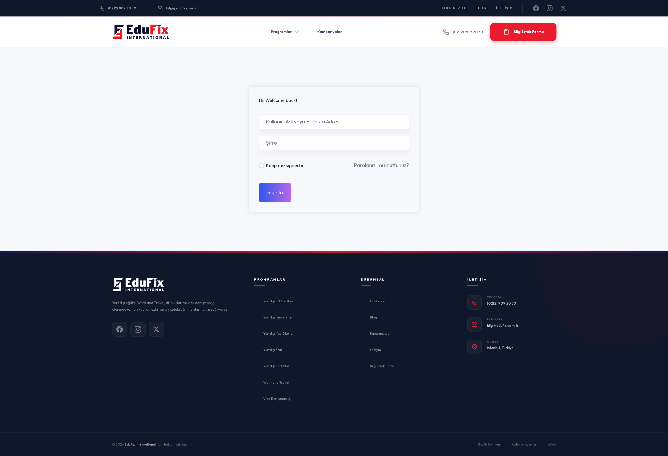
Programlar (281, 31)
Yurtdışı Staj (272, 349)
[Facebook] (536, 8)
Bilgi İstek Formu (383, 366)
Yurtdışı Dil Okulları (278, 301)
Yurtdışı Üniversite (277, 317)
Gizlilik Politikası (489, 444)
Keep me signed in (285, 165)
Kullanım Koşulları (524, 444)
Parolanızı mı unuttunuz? (381, 165)
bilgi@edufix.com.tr (181, 8)
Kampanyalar (329, 31)
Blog (481, 8)
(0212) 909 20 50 (122, 8)
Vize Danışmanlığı (277, 398)
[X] (563, 8)
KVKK (552, 444)
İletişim (504, 8)
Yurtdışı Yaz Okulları (279, 333)
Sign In (275, 192)
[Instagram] (549, 8)
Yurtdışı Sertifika (276, 366)
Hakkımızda (453, 8)
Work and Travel (276, 382)
